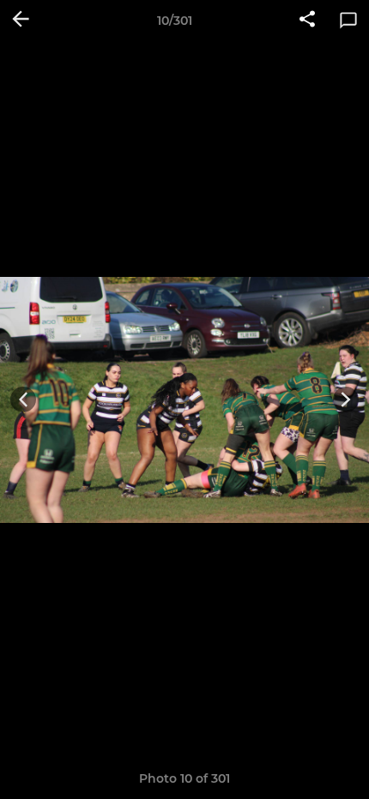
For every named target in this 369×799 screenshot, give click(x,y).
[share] (307, 21)
